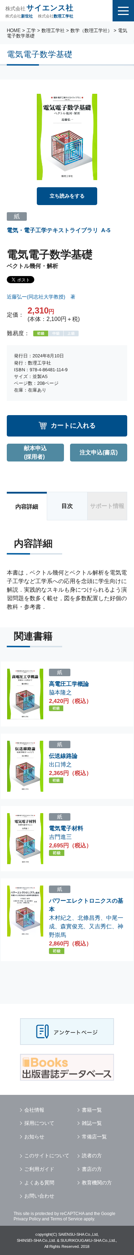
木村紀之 (60, 918)
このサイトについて (46, 1155)
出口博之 (60, 764)
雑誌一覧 (92, 1123)
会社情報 (34, 1110)
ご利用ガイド (39, 1169)
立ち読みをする (67, 196)
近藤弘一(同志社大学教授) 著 (41, 297)
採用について (39, 1123)
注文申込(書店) (99, 452)
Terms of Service (66, 1218)
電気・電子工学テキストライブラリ (52, 230)
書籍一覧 (92, 1110)
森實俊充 (71, 926)
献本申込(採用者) (35, 452)
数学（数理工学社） (91, 30)
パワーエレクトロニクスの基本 (86, 905)
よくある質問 (39, 1182)
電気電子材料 (66, 828)
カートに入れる (73, 425)
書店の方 (92, 1169)
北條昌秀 (89, 918)
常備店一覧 (94, 1136)
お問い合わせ (39, 1196)
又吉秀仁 (100, 926)
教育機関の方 (97, 1182)
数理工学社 (53, 30)
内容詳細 (26, 507)
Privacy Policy (27, 1218)
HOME (14, 30)
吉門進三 (60, 837)
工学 (31, 30)
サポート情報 (107, 506)
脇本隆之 (60, 692)
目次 (67, 506)
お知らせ (34, 1136)
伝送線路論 (63, 756)
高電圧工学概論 (69, 684)
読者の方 (92, 1155)
